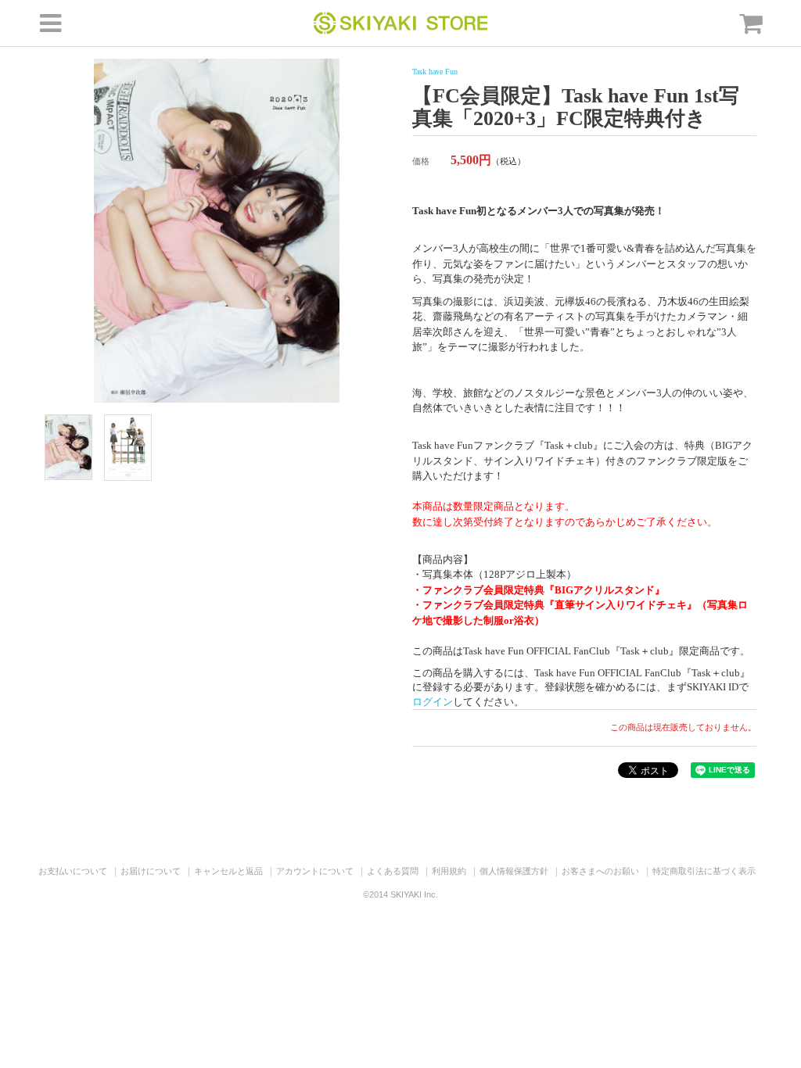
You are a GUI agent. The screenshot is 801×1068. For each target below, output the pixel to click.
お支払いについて (72, 871)
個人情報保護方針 (514, 871)
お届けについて (150, 871)
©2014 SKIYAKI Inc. (400, 894)
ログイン (432, 702)
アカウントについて (315, 871)
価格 (420, 161)
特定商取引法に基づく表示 (704, 871)
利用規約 (449, 871)
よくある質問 (392, 871)
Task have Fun (435, 71)
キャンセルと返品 (228, 871)
